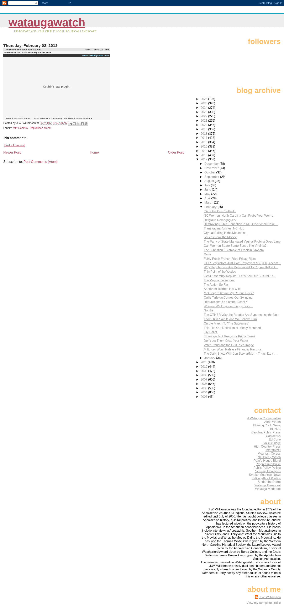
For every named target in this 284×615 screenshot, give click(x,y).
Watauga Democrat (267, 485)
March (209, 202)
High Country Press (267, 446)
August (209, 181)
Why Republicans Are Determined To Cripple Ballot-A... (241, 267)
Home (94, 152)
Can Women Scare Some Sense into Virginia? (235, 245)
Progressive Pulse (268, 464)
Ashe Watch (272, 421)
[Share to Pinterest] (86, 124)
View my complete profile (264, 602)
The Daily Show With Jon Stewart (22, 49)
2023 (204, 112)
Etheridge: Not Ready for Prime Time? (229, 336)
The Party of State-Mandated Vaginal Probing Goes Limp (242, 241)
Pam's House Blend (267, 460)
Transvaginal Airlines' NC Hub (224, 228)
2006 (204, 384)
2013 (204, 155)
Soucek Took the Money (220, 237)
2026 (204, 99)
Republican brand (40, 127)
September (212, 176)
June (208, 189)
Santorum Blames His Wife (222, 288)
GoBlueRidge (272, 443)
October (210, 172)
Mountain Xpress (269, 453)
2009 (204, 371)
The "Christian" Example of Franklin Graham (234, 250)
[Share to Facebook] (82, 124)
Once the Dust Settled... (220, 211)
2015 (204, 146)
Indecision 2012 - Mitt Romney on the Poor (27, 52)
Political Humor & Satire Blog (48, 118)
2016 (204, 142)
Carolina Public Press (266, 432)
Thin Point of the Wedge (220, 271)
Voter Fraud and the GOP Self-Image (229, 345)
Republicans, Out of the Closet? (225, 302)
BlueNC (275, 429)
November (212, 168)
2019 (204, 129)
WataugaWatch (47, 22)
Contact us (273, 436)
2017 (204, 137)
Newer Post (12, 152)
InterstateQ (273, 450)
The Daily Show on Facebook (78, 118)
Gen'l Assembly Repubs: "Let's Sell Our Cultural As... (240, 276)
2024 (204, 107)
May (207, 194)
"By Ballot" (211, 332)
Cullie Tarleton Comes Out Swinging (228, 297)
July (207, 185)
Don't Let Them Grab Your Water (226, 340)
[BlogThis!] (74, 124)
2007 (204, 379)
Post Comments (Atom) (40, 162)
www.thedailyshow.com (95, 55)
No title (208, 310)
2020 (204, 125)
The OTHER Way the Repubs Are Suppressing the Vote (241, 314)
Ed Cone (275, 439)
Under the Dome (269, 481)
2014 (204, 151)
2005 (204, 388)
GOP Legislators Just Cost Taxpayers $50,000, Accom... (242, 263)
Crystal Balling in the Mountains (225, 232)
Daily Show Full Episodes (18, 118)
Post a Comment (14, 145)
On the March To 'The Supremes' (226, 323)
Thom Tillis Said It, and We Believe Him (230, 319)
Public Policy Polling (267, 467)
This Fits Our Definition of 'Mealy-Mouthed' (232, 327)
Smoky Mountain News (265, 474)
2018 (204, 133)
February (210, 207)
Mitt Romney (20, 127)
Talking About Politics (266, 478)
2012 (204, 159)
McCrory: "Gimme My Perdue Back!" (229, 293)
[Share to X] (78, 124)
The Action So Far (216, 284)
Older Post (176, 152)
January (210, 358)
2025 (204, 103)
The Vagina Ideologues (219, 280)
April (207, 198)
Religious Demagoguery (220, 220)
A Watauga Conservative (264, 418)
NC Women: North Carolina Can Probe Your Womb (238, 215)
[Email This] (70, 124)
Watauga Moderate (268, 489)
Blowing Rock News (267, 425)
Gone (207, 254)
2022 (204, 116)
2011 (204, 362)
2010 (204, 366)
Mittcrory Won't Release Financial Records (233, 349)
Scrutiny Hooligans (268, 471)
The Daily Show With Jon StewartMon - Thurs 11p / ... (240, 353)
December (212, 163)
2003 (204, 396)
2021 (204, 120)
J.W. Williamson (270, 597)
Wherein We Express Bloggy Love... (228, 306)
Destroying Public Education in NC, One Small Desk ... (241, 224)
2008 (204, 375)
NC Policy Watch (269, 457)
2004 (204, 392)
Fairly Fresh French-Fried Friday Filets (230, 258)
